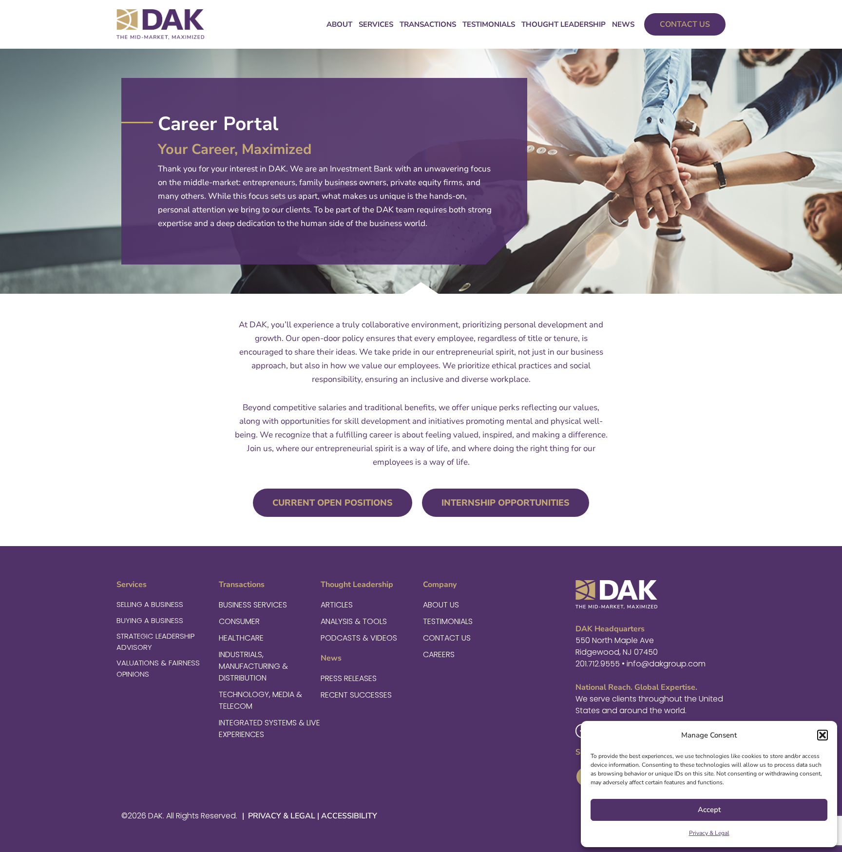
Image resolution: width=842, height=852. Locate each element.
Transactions (428, 24)
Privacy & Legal (709, 833)
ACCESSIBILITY (349, 816)
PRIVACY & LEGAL (280, 816)
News (623, 24)
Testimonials (488, 24)
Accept (709, 809)
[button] (822, 735)
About (339, 24)
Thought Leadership (563, 24)
